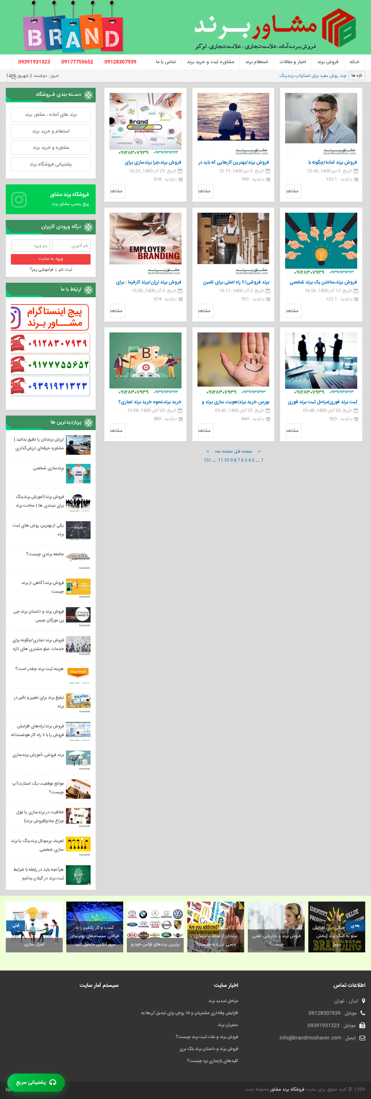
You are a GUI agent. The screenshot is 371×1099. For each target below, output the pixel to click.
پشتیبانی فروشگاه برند (51, 164)
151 (207, 460)
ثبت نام (65, 269)
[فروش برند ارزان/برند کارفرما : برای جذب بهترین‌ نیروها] (145, 244)
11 (220, 460)
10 (226, 460)
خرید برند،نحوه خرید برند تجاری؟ (150, 402)
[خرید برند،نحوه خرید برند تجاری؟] (145, 364)
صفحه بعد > (220, 451)
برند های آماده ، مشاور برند (51, 115)
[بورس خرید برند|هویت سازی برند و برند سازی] (233, 364)
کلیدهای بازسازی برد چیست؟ (212, 1061)
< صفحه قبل (247, 451)
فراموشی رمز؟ (41, 269)
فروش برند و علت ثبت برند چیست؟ (207, 1037)
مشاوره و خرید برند (51, 148)
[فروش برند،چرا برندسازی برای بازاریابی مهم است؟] (145, 124)
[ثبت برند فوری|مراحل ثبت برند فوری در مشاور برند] (321, 364)
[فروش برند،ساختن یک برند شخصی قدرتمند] (321, 244)
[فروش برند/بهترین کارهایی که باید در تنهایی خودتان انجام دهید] (233, 124)
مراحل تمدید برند (223, 1001)
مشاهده (292, 191)
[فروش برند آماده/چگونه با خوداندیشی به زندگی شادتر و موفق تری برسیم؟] (321, 124)
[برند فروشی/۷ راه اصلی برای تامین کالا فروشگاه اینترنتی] (233, 244)
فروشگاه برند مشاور (286, 1090)
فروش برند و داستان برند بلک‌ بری (208, 1049)
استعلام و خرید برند (51, 131)
